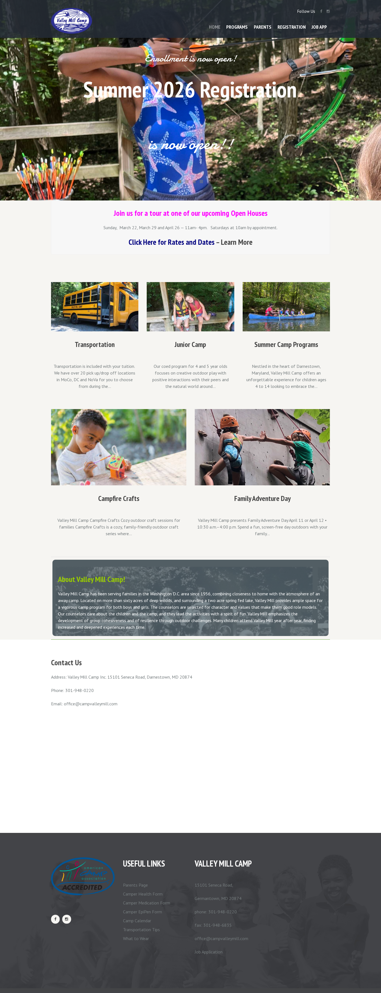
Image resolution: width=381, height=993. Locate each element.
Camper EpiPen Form (142, 911)
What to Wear (136, 938)
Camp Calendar (137, 920)
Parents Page (135, 885)
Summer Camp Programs (286, 344)
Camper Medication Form (146, 903)
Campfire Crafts (118, 498)
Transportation (95, 344)
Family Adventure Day (262, 498)
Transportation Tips (141, 929)
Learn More (236, 242)
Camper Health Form (143, 894)
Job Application (209, 952)
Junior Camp (190, 344)
